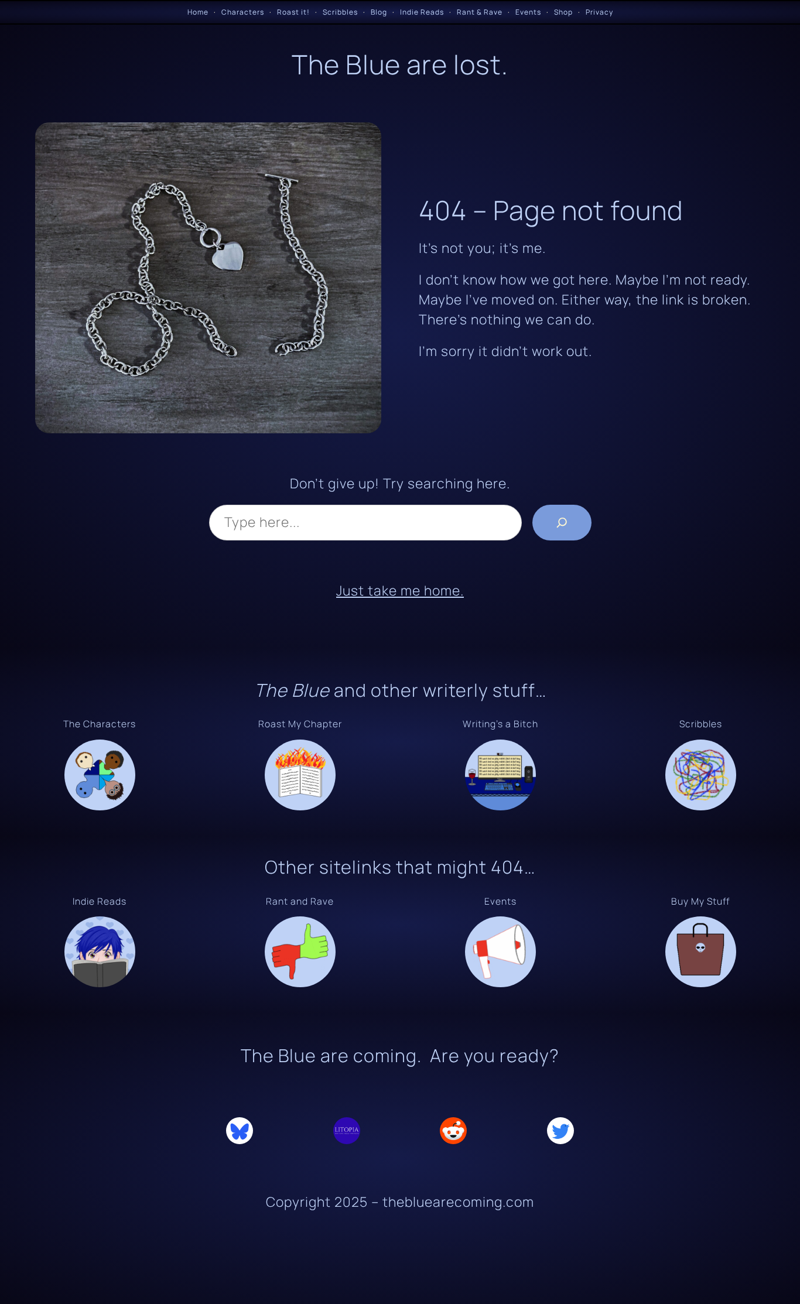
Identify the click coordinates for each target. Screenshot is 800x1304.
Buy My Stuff (700, 901)
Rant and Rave (300, 901)
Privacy (599, 12)
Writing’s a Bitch (500, 723)
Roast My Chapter (300, 723)
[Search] (562, 522)
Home (197, 12)
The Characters (99, 723)
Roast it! (293, 12)
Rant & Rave (479, 12)
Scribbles (340, 12)
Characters (242, 12)
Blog (379, 12)
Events (528, 12)
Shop (563, 12)
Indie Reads (422, 12)
